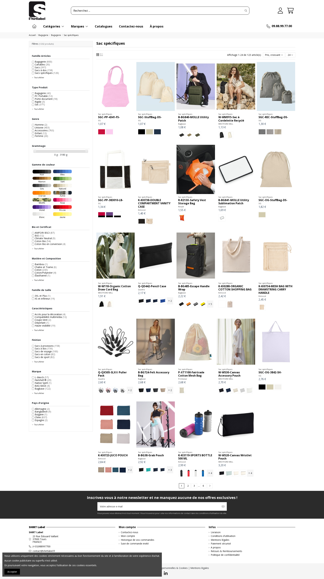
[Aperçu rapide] (120, 110)
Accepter (12, 571)
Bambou (41, 264)
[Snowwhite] (277, 387)
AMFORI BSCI (45, 232)
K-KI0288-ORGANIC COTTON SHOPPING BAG (235, 287)
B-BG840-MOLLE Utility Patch (193, 118)
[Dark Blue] (157, 131)
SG (99, 120)
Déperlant (42, 322)
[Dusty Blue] (115, 469)
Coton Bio (43, 241)
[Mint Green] (148, 469)
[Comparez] (115, 110)
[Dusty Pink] (108, 469)
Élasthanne (42, 275)
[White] (221, 217)
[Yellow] (203, 304)
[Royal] (115, 390)
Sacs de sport (45, 357)
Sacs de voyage (46, 351)
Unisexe (42, 127)
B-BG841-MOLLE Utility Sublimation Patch (233, 201)
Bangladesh (43, 411)
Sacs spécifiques (47, 73)
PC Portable (44, 96)
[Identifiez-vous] (280, 11)
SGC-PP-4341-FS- (109, 117)
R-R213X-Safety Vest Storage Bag (192, 201)
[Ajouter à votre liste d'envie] (110, 110)
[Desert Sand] (189, 135)
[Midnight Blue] (122, 469)
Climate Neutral (45, 238)
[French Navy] (148, 300)
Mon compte (128, 536)
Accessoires (44, 130)
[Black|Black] (221, 473)
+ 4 (210, 473)
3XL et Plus (42, 295)
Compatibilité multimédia (51, 317)
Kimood (141, 210)
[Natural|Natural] (236, 473)
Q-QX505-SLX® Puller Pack (112, 373)
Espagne (41, 420)
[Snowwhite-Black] (117, 214)
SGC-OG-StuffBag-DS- (273, 200)
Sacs (40, 67)
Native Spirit (43, 382)
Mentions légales (220, 540)
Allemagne (42, 408)
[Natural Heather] (277, 131)
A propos (216, 547)
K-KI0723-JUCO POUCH (113, 455)
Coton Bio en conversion (50, 244)
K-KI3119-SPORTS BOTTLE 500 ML (195, 456)
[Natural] (149, 131)
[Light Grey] (242, 390)
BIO (39, 235)
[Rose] (109, 131)
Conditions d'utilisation (223, 536)
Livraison (216, 532)
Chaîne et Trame (46, 267)
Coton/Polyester (45, 272)
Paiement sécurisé (221, 543)
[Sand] (163, 390)
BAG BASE (42, 385)
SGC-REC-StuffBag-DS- (273, 117)
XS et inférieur (45, 298)
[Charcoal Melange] (155, 390)
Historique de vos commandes (137, 540)
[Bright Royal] (163, 300)
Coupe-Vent (43, 319)
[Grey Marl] (196, 304)
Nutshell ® (43, 380)
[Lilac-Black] (109, 214)
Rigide (40, 101)
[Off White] (249, 390)
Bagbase (182, 124)
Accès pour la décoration (50, 314)
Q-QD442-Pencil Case (152, 286)
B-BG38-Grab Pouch (151, 455)
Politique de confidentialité (225, 555)
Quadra (141, 289)
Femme (41, 136)
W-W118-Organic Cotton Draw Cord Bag (114, 287)
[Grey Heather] (270, 131)
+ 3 (170, 469)
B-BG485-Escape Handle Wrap (194, 287)
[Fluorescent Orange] (181, 217)
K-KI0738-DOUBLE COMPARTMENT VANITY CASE (154, 203)
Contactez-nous (129, 532)
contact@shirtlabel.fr (44, 551)
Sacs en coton (45, 354)
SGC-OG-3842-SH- (270, 372)
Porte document (46, 98)
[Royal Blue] (203, 473)
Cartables (42, 64)
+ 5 (210, 304)
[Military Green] (197, 135)
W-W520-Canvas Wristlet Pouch (235, 456)
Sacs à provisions (47, 345)
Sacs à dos (44, 70)
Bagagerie (43, 61)
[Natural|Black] (243, 473)
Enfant (41, 133)
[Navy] (148, 390)
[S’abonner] (223, 506)
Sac (40, 104)
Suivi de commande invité (135, 543)
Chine (41, 417)
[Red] (101, 131)
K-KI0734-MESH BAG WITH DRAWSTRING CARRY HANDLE (275, 289)
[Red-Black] (101, 214)
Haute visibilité (45, 325)
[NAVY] (155, 300)
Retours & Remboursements (226, 551)
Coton (41, 269)
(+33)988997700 (41, 546)
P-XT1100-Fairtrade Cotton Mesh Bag (191, 373)
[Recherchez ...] (245, 11)
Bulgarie (41, 414)
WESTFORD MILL (225, 124)
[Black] (141, 131)
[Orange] (188, 304)
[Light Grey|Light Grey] (228, 473)
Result (181, 206)
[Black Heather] (262, 131)
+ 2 (170, 300)
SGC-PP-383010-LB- (110, 200)
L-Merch (42, 377)
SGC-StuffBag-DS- (150, 117)
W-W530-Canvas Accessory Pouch (229, 373)
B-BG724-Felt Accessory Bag (153, 373)
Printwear (182, 379)
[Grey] (122, 390)
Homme (41, 124)
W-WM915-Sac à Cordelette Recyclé (231, 118)
